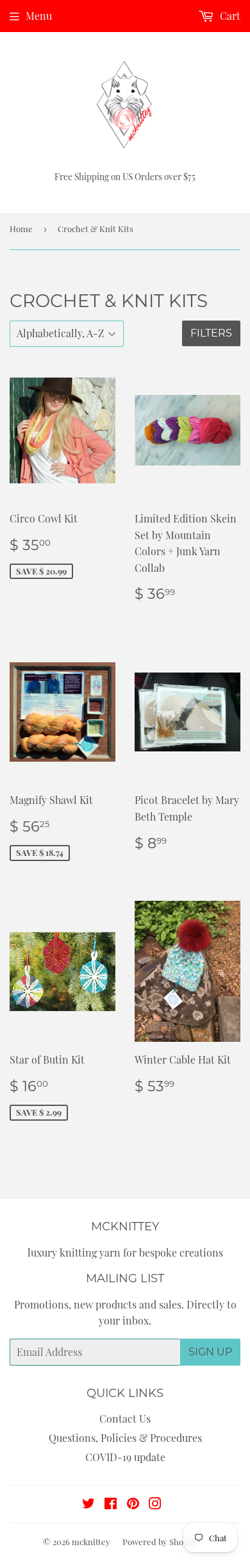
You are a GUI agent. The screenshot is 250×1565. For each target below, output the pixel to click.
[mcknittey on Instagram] (155, 1504)
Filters (211, 333)
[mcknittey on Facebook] (110, 1504)
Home (21, 228)
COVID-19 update (125, 1457)
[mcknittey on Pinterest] (133, 1504)
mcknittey (91, 1541)
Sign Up (210, 1352)
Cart (228, 15)
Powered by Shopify (160, 1541)
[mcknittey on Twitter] (88, 1504)
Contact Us (125, 1418)
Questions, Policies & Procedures (125, 1437)
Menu (39, 15)
